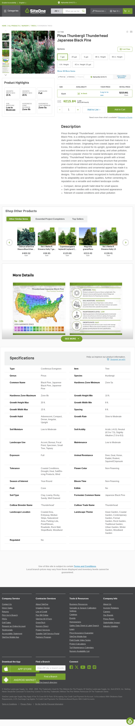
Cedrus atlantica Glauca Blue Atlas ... (26, 248)
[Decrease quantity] (59, 109)
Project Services (43, 630)
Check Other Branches (121, 77)
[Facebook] (71, 668)
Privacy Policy (26, 704)
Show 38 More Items (66, 71)
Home (4, 26)
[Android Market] (17, 679)
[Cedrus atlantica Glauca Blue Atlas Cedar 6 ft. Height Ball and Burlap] (26, 236)
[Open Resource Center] (130, 721)
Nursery (25, 26)
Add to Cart (120, 109)
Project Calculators (77, 644)
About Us (107, 604)
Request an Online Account (13, 626)
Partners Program (43, 637)
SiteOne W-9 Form (44, 619)
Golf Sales (6, 623)
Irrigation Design (43, 608)
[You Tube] (83, 668)
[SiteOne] (35, 13)
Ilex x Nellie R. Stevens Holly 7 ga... (47, 248)
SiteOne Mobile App (10, 637)
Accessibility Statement (12, 634)
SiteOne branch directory (46, 682)
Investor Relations (111, 608)
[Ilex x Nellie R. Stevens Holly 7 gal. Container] (47, 236)
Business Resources (78, 604)
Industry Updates (110, 626)
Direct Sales (7, 608)
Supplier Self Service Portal (47, 634)
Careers (106, 612)
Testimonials (7, 630)
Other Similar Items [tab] (18, 219)
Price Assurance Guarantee (81, 633)
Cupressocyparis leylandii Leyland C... (67, 248)
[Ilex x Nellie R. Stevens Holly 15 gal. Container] (108, 236)
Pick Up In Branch (10, 615)
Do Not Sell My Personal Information (49, 704)
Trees (33, 26)
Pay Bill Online (42, 615)
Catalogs (73, 615)
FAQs (4, 619)
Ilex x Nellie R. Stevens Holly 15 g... (108, 248)
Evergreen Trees (45, 26)
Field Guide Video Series (80, 640)
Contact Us (7, 604)
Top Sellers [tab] (77, 219)
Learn (71, 629)
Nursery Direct (42, 626)
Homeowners (75, 622)
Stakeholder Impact (111, 623)
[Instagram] (95, 668)
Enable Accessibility (9, 3)
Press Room (108, 619)
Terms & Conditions (9, 704)
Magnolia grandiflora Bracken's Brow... (88, 248)
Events (72, 618)
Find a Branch (43, 662)
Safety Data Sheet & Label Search (84, 626)
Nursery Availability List (79, 651)
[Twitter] (77, 668)
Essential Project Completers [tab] (50, 219)
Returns (5, 612)
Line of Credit (41, 612)
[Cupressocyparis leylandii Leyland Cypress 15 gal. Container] (67, 236)
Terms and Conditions (85, 566)
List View (126, 49)
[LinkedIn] (89, 668)
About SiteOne (42, 604)
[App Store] (17, 668)
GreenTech (40, 623)
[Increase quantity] (77, 109)
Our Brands (108, 615)
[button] (22, 3)
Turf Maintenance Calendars (81, 648)
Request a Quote (125, 117)
